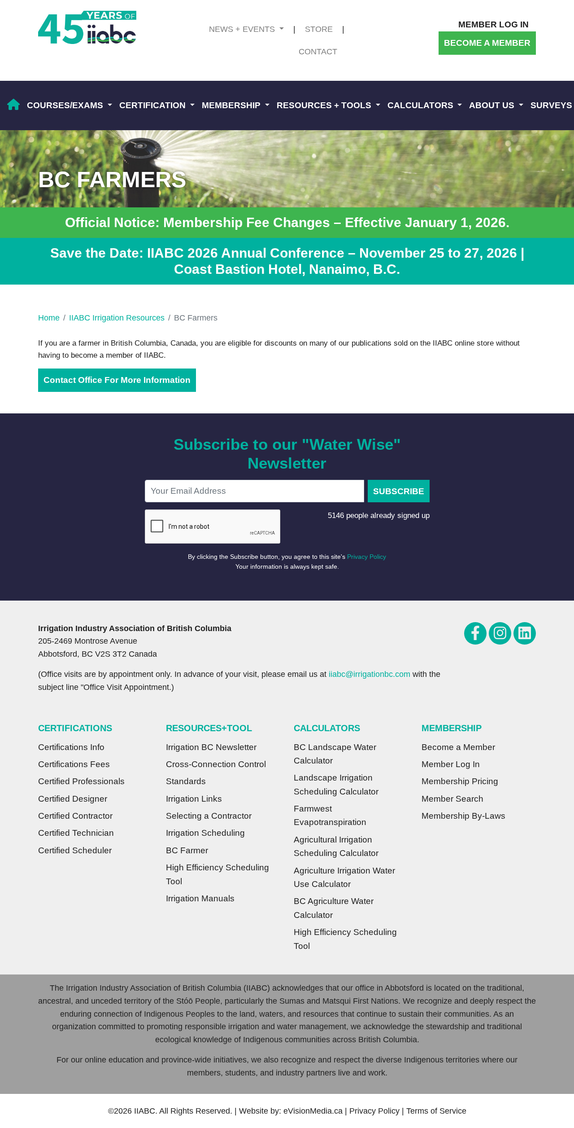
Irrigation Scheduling (205, 833)
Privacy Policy (366, 556)
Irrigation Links (194, 798)
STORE (319, 29)
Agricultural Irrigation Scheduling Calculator (336, 846)
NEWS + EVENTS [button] (243, 29)
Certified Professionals (81, 781)
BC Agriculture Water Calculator (334, 907)
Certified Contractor (75, 816)
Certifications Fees (74, 764)
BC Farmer (187, 850)
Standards (186, 781)
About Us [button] (493, 105)
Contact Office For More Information (117, 380)
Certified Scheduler (75, 850)
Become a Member (458, 747)
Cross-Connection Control (216, 764)
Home (49, 317)
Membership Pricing (460, 781)
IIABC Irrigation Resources (117, 317)
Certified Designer (72, 798)
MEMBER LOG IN (493, 24)
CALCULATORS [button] (421, 105)
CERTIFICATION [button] (153, 105)
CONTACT (318, 51)
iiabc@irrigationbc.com (369, 674)
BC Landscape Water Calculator (335, 753)
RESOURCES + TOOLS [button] (325, 105)
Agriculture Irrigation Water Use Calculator (344, 877)
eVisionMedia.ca (313, 1110)
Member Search (452, 798)
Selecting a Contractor (209, 816)
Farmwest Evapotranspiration (330, 815)
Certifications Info (71, 747)
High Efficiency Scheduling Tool (217, 874)
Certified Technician (76, 833)
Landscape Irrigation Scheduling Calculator (336, 784)
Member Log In (451, 764)
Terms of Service (436, 1110)
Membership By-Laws (463, 816)
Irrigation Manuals (200, 898)
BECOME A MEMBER (487, 43)
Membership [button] (232, 105)
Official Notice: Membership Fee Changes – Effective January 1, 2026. (287, 222)
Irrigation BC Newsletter (211, 747)
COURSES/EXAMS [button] (66, 105)
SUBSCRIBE (398, 491)
